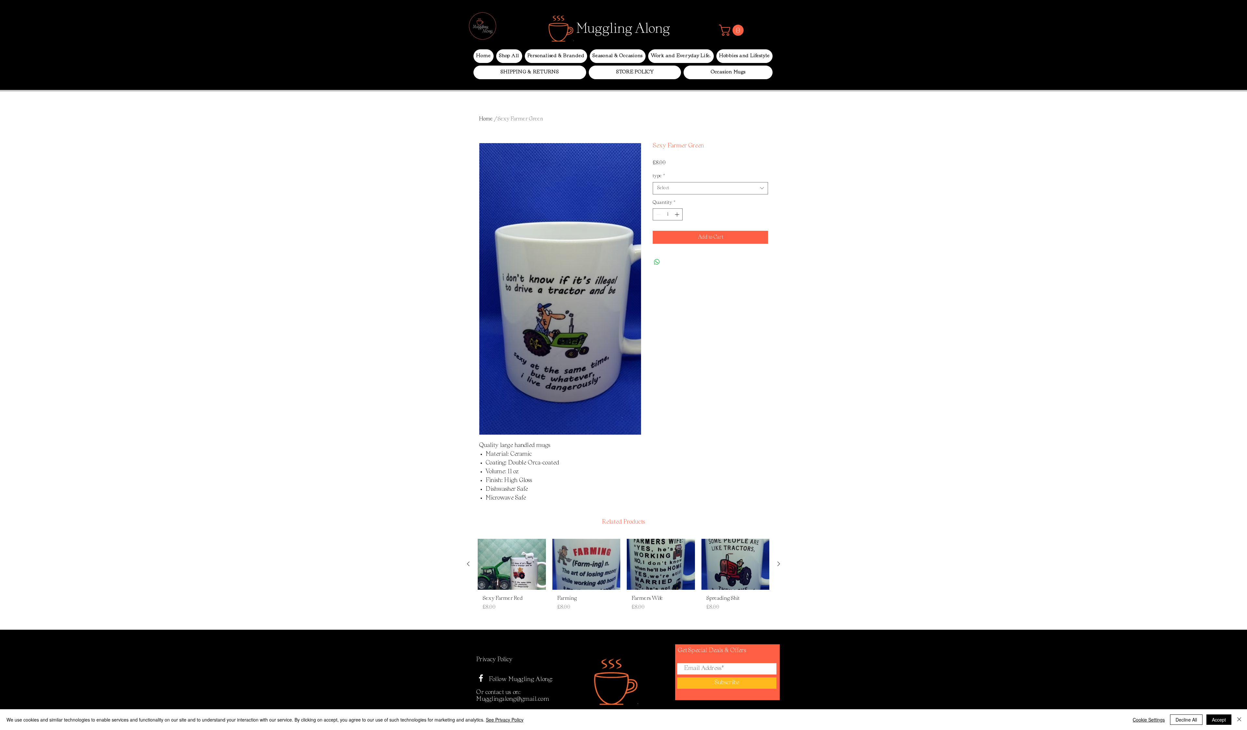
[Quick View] (512, 564)
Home (486, 119)
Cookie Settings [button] (1149, 719)
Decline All (1186, 719)
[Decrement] (658, 214)
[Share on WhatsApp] (657, 262)
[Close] (1239, 719)
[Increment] (678, 214)
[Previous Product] (468, 564)
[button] (732, 30)
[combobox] (710, 188)
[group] (623, 581)
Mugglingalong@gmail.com (512, 699)
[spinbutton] (668, 214)
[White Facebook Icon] (481, 678)
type (659, 176)
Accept (1219, 719)
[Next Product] (779, 564)
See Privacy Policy (504, 719)
